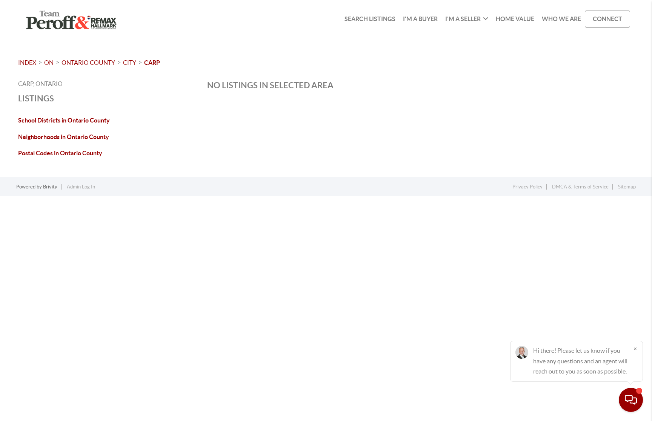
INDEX (27, 62)
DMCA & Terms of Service (580, 187)
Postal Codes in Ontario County (60, 153)
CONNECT (607, 18)
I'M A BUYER (420, 18)
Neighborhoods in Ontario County (63, 136)
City (129, 62)
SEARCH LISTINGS (369, 18)
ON (49, 62)
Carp (152, 62)
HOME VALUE (515, 18)
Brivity (50, 187)
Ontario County (88, 62)
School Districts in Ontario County (64, 120)
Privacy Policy (527, 187)
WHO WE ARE (561, 18)
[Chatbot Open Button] (631, 400)
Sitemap (627, 187)
